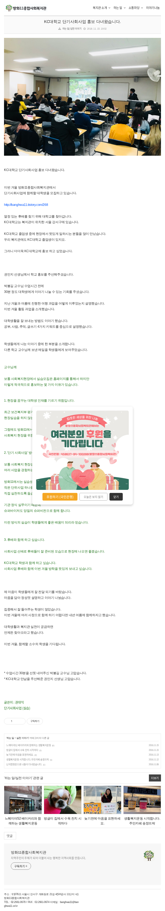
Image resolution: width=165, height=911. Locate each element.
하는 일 (118, 7)
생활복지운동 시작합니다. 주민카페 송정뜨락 (27, 759)
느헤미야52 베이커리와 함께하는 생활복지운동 (28, 745)
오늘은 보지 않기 (93, 497)
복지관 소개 (100, 7)
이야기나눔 (153, 7)
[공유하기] (16, 721)
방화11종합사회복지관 (28, 852)
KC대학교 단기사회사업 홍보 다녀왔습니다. (82, 21)
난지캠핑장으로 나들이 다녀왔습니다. (24, 764)
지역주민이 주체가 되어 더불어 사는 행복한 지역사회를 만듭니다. (48, 858)
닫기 (116, 497)
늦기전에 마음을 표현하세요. (19, 755)
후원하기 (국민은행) (59, 496)
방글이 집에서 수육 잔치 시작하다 (22, 750)
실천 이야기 (22, 738)
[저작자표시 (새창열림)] (44, 721)
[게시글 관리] (21, 721)
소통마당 (134, 7)
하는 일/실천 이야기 (71, 28)
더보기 (155, 778)
